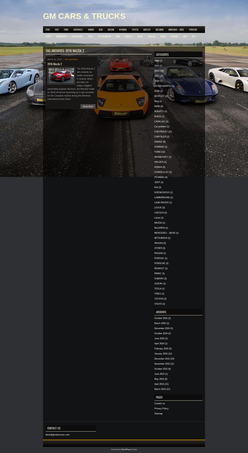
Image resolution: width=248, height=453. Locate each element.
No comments (71, 59)
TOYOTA (135, 29)
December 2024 (162, 328)
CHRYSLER (160, 136)
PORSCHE (193, 29)
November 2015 (162, 364)
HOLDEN (158, 162)
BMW (118, 36)
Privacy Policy (61, 5)
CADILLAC (151, 36)
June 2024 (159, 338)
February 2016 (161, 348)
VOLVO (48, 36)
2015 (156, 65)
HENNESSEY (161, 157)
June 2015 (159, 374)
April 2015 (159, 384)
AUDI (101, 29)
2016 (48, 29)
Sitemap (77, 5)
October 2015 (161, 369)
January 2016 (161, 353)
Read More (88, 106)
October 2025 (161, 318)
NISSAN (111, 29)
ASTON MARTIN (104, 36)
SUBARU (158, 278)
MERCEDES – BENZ (176, 29)
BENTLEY (147, 29)
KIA (156, 187)
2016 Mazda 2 (54, 64)
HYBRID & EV (161, 172)
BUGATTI (128, 36)
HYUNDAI (123, 29)
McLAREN (159, 29)
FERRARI (174, 36)
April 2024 (159, 343)
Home (48, 5)
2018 (156, 81)
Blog (156, 101)
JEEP (193, 36)
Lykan (157, 217)
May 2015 (159, 379)
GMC (185, 36)
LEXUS (90, 36)
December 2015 (162, 358)
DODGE (163, 36)
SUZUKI (158, 283)
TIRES (157, 293)
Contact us (91, 5)
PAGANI (158, 253)
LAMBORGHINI (77, 36)
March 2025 (160, 323)
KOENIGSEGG (61, 36)
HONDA (91, 29)
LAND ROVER (161, 202)
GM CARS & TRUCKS (84, 16)
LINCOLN (159, 212)
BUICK (140, 36)
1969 (156, 60)
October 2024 (161, 333)
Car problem (160, 126)
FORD (66, 29)
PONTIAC (159, 258)
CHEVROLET (78, 29)
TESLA (157, 288)
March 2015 (160, 389)
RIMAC (157, 273)
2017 (57, 29)
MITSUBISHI (160, 238)
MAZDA (158, 223)
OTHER (158, 248)
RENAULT (159, 268)
